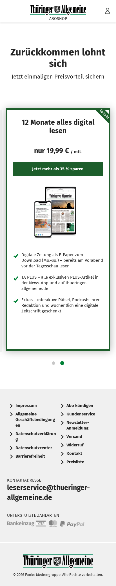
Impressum (26, 405)
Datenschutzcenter (33, 447)
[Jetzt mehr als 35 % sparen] (58, 212)
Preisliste (75, 461)
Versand (74, 436)
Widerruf (74, 445)
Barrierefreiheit (30, 456)
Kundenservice (80, 414)
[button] (53, 363)
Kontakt (74, 453)
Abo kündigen (79, 405)
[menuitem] (104, 11)
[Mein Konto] (105, 13)
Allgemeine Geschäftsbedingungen (35, 419)
